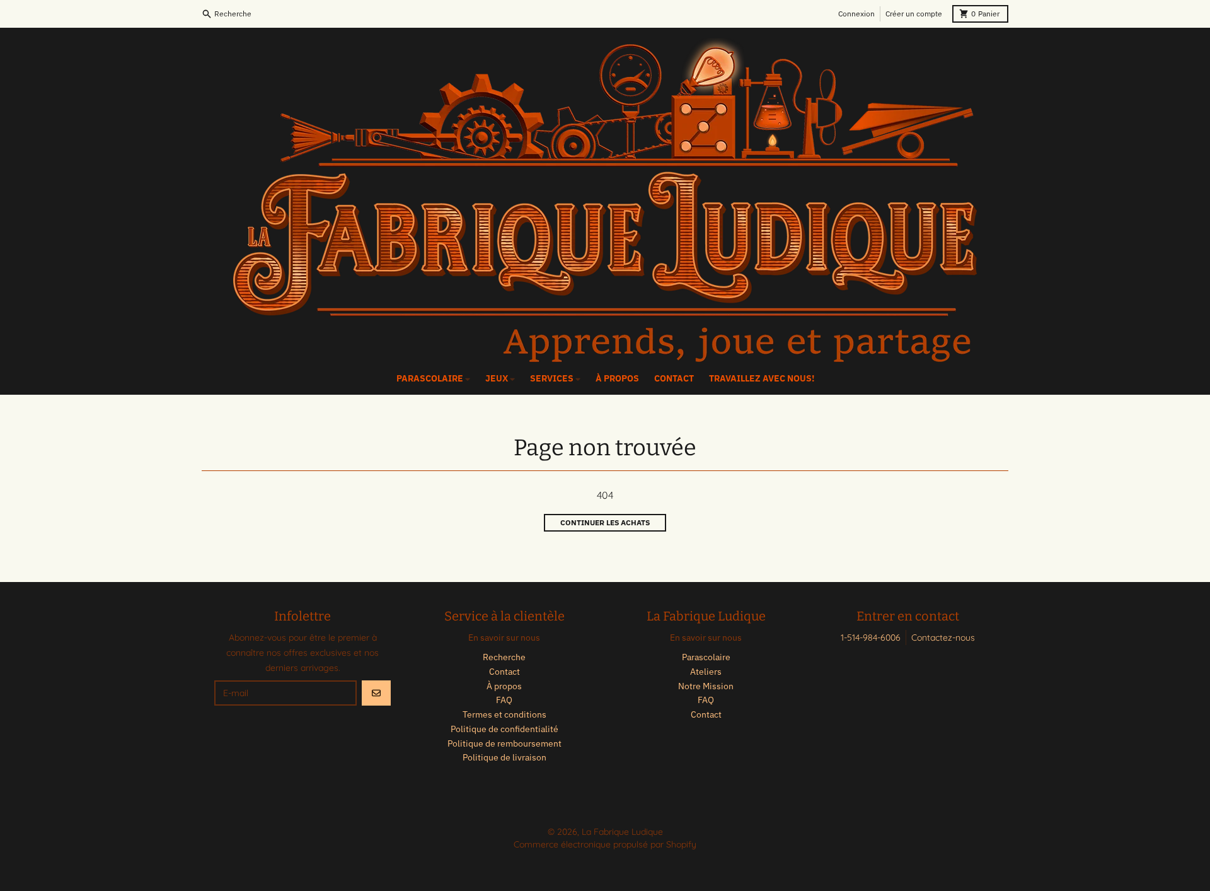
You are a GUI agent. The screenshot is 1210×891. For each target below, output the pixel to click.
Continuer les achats (605, 522)
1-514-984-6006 (871, 637)
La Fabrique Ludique (622, 831)
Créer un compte (913, 13)
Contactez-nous (943, 637)
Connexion (856, 13)
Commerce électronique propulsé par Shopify (605, 844)
